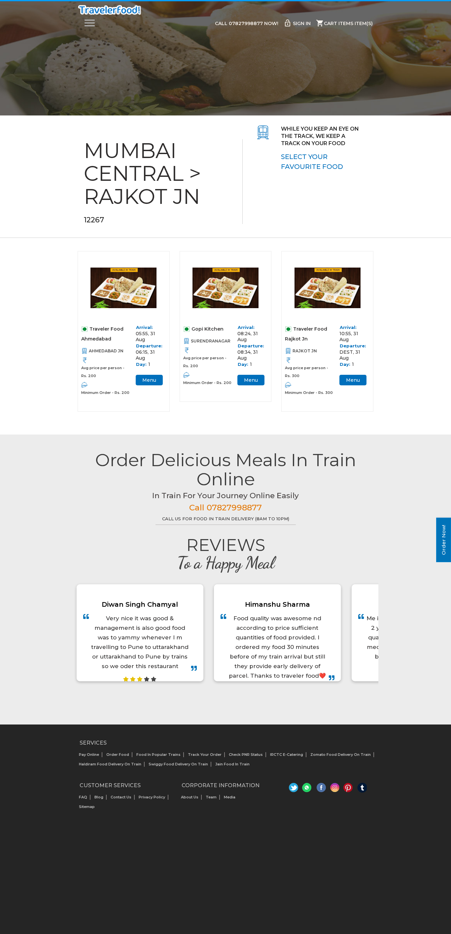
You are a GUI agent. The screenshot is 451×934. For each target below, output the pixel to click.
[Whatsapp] (308, 789)
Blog (98, 797)
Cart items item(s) (344, 23)
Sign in (297, 23)
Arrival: (144, 327)
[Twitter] (294, 789)
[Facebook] (321, 789)
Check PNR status (246, 754)
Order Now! (443, 540)
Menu (149, 380)
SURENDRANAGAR (210, 340)
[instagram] (335, 789)
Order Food (117, 754)
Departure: (148, 345)
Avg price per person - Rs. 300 (306, 372)
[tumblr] (362, 789)
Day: (141, 364)
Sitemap (87, 806)
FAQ (83, 797)
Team (211, 797)
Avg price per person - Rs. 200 (102, 372)
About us (189, 797)
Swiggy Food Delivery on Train (178, 764)
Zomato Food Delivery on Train (340, 754)
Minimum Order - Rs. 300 (309, 392)
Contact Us (121, 797)
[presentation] (218, 698)
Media (229, 797)
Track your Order (205, 754)
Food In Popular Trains (158, 754)
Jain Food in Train (232, 764)
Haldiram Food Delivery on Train (110, 764)
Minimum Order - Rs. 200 (105, 392)
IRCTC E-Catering (286, 754)
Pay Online (89, 754)
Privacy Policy (152, 797)
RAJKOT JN (305, 350)
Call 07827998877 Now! (246, 23)
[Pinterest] (348, 789)
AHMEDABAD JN (106, 350)
